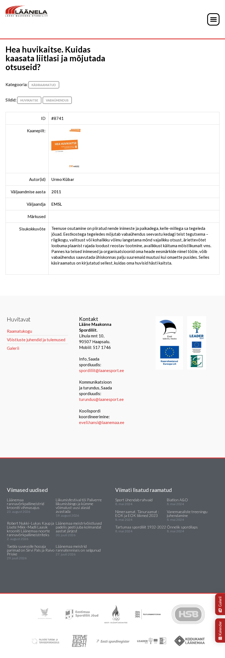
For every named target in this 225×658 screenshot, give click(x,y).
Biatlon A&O (177, 499)
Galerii (220, 601)
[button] (213, 19)
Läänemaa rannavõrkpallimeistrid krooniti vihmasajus (25, 503)
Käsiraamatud (44, 85)
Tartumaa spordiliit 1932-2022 (140, 527)
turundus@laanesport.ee (102, 399)
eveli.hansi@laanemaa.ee (101, 422)
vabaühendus (57, 100)
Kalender (220, 628)
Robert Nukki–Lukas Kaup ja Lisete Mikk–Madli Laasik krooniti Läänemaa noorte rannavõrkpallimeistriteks (30, 529)
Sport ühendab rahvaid (134, 499)
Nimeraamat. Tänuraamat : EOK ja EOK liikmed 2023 (137, 513)
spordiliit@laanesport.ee (101, 370)
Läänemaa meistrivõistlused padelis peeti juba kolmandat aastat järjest (79, 527)
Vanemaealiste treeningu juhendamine (187, 513)
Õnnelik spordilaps (182, 527)
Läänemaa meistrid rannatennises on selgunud (78, 548)
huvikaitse (29, 100)
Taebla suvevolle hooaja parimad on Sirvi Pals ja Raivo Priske (31, 550)
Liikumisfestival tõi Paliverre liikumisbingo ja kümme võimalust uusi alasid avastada (79, 505)
